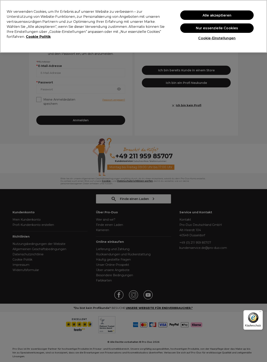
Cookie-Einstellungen (217, 38)
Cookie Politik (38, 37)
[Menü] (260, 312)
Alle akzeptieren (217, 15)
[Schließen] (260, 26)
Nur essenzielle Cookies (217, 28)
